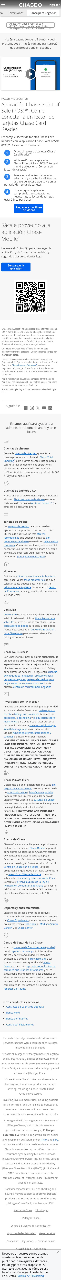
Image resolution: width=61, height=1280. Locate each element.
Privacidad (12, 1241)
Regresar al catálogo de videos (29, 208)
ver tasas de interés (42, 503)
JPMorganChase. (31, 1218)
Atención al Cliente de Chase (24, 874)
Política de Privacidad (30, 1276)
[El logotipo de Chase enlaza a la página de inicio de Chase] (30, 5)
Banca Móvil (13, 1012)
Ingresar (54, 5)
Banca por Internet (17, 1018)
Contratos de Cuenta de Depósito (25, 1006)
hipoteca (22, 576)
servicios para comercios (29, 683)
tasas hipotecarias (34, 579)
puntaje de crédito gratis (31, 556)
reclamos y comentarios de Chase (37, 878)
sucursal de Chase (44, 799)
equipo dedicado (17, 792)
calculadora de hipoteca (17, 587)
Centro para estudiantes (20, 1024)
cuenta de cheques (26, 453)
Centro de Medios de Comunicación (31, 1225)
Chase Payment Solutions (24, 365)
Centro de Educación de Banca (21, 866)
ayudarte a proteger (23, 951)
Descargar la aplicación (19, 267)
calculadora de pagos (16, 625)
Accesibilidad (23, 1248)
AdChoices (40, 1248)
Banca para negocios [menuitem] (43, 13)
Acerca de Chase (23, 1210)
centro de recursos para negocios (32, 686)
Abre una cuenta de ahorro (29, 499)
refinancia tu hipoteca (42, 576)
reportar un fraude (14, 988)
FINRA (44, 1139)
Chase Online (37, 848)
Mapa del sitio (47, 1233)
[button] (57, 1252)
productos (9, 717)
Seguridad (27, 1241)
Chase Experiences (18, 920)
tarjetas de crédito (18, 526)
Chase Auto (10, 614)
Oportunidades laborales (22, 1233)
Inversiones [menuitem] (16, 13)
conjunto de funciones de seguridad (34, 947)
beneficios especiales (41, 792)
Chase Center (25, 927)
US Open (31, 924)
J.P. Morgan (42, 1210)
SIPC (55, 1139)
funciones (18, 732)
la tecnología (23, 717)
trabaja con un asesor (26, 714)
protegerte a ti (37, 958)
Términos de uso (45, 1241)
